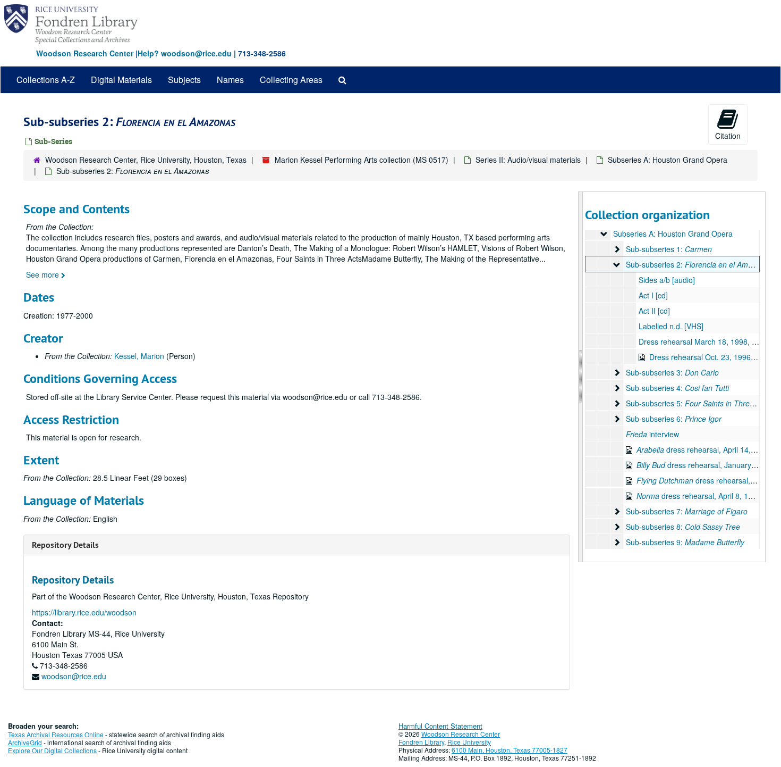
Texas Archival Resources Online (56, 734)
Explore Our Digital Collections (52, 750)
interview (652, 434)
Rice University (469, 741)
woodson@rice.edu (73, 676)
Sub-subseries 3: (672, 372)
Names (230, 79)
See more (43, 274)
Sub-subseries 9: (685, 542)
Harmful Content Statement (440, 726)
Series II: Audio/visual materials (528, 159)
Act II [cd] (654, 310)
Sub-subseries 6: (673, 418)
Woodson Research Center (84, 53)
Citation (728, 135)
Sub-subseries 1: (669, 249)
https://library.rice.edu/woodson (84, 612)
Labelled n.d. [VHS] (671, 326)
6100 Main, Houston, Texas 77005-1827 (509, 749)
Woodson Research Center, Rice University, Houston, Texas (146, 159)
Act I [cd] (653, 295)
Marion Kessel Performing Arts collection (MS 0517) (361, 159)
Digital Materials (121, 79)
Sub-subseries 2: (699, 264)
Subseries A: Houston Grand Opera (667, 159)
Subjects (184, 79)
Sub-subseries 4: (677, 387)
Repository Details (65, 545)
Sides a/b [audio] (667, 279)
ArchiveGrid (25, 742)
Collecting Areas (291, 79)
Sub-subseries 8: (683, 526)
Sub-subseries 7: (687, 511)
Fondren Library (421, 741)
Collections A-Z (45, 79)
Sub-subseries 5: (698, 403)
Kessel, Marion (139, 356)
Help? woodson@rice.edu (185, 53)
